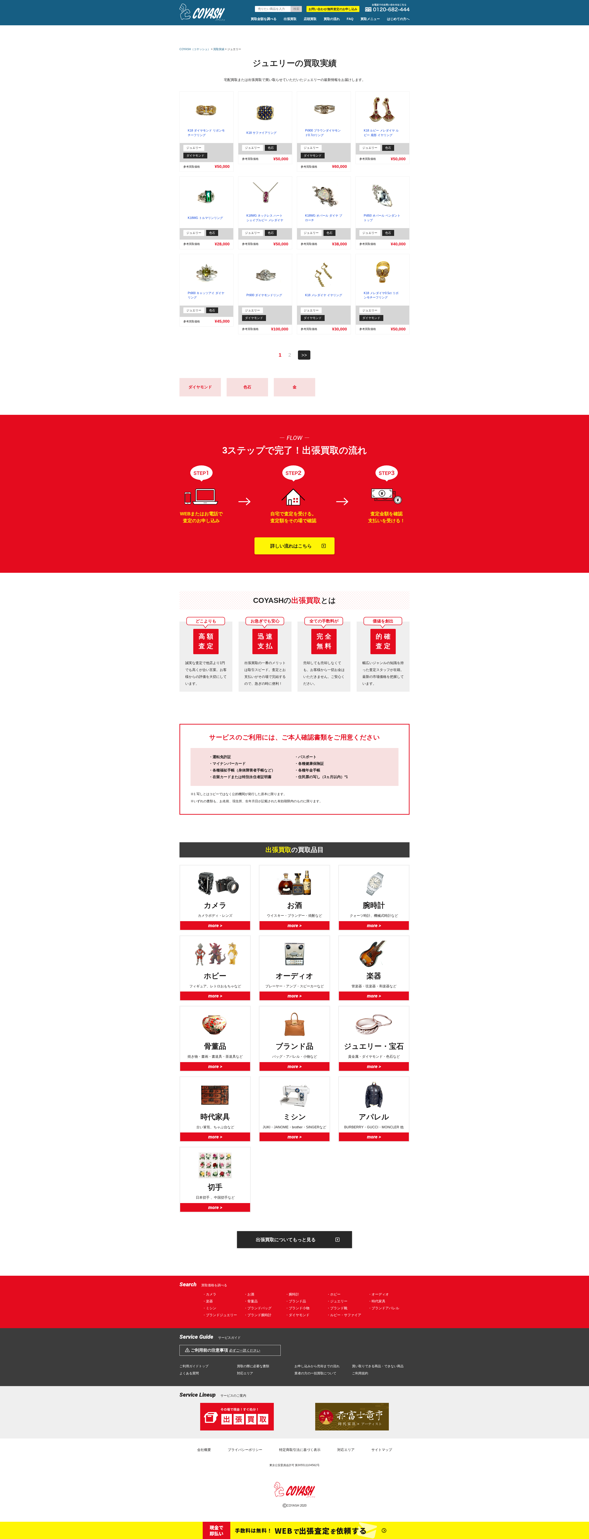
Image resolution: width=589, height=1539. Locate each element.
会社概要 (204, 1450)
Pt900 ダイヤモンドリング (264, 295)
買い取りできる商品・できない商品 (378, 1366)
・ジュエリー (337, 1301)
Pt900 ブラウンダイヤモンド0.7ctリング (323, 133)
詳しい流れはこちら (291, 545)
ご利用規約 (360, 1373)
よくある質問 (189, 1373)
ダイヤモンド (195, 155)
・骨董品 (251, 1301)
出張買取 (290, 19)
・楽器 (207, 1301)
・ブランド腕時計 (257, 1315)
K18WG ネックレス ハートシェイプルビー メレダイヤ (264, 218)
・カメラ (209, 1294)
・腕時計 (292, 1294)
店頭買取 (310, 19)
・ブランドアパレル (383, 1308)
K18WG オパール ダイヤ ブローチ (323, 218)
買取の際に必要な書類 (253, 1366)
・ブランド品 (295, 1301)
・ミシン (209, 1308)
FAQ (350, 19)
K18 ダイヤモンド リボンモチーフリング (206, 133)
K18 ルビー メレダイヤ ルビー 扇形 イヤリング (381, 133)
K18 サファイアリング (261, 133)
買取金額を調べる (264, 19)
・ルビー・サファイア (344, 1315)
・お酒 (249, 1294)
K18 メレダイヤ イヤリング (323, 295)
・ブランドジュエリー (219, 1315)
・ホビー (334, 1294)
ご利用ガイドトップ (193, 1366)
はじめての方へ (398, 19)
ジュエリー (193, 147)
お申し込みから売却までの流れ (317, 1366)
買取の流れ (332, 19)
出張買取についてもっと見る (286, 1239)
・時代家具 (376, 1301)
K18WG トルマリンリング (205, 218)
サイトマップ (381, 1450)
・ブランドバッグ (257, 1308)
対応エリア (245, 1373)
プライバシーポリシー (245, 1450)
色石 (271, 147)
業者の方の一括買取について (315, 1373)
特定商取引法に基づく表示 (299, 1450)
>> (304, 355)
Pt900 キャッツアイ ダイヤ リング (206, 295)
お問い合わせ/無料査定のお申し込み (333, 9)
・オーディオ (378, 1294)
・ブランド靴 (337, 1308)
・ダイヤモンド (297, 1315)
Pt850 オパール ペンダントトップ (382, 218)
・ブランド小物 (297, 1308)
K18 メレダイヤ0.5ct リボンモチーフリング (381, 295)
